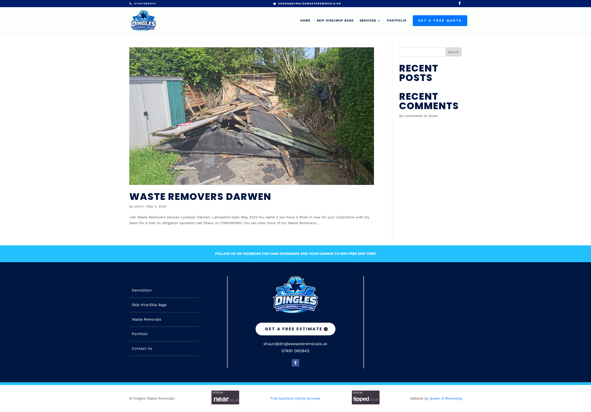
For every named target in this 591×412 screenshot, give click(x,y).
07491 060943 (295, 350)
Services (368, 20)
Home (305, 20)
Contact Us (142, 348)
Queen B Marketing (446, 398)
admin (139, 206)
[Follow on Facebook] (295, 363)
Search (453, 52)
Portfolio (397, 20)
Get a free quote (440, 20)
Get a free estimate (294, 329)
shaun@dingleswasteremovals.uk (295, 343)
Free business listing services (295, 398)
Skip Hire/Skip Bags (335, 20)
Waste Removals (146, 319)
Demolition (142, 290)
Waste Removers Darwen (200, 196)
